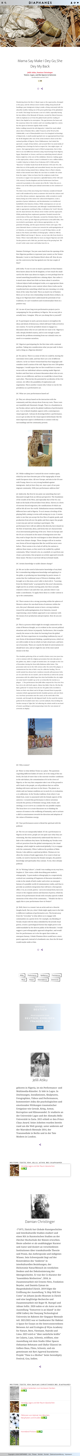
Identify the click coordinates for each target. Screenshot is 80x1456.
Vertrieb (40, 1454)
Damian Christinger (45, 72)
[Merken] (38, 89)
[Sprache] (75, 2)
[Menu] (2, 2)
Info (29, 1454)
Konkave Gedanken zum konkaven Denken (38, 1388)
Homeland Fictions (28, 1431)
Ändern (40, 1028)
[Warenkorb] (78, 2)
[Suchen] (5, 2)
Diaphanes (40, 2)
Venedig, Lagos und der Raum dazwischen (38, 1166)
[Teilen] (41, 89)
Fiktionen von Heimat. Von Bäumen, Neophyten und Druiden (35, 1416)
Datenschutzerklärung (57, 1454)
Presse (34, 1454)
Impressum (68, 1454)
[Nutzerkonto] (71, 2)
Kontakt (46, 1454)
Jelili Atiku (31, 72)
